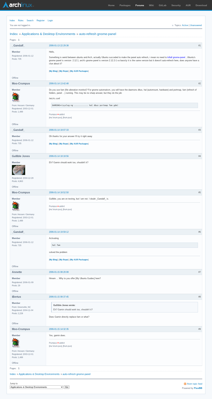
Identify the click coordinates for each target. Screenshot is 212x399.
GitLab (162, 5)
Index (12, 20)
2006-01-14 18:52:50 (59, 192)
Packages (125, 5)
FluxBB (198, 388)
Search (30, 20)
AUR (188, 5)
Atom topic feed (194, 384)
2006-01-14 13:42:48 (59, 83)
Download (201, 5)
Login (50, 20)
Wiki (151, 5)
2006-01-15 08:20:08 (59, 272)
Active (185, 25)
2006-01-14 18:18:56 (59, 156)
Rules (21, 20)
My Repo (64, 71)
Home (111, 5)
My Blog (53, 71)
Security (176, 5)
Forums (139, 5)
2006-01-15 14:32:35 (59, 329)
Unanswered (196, 25)
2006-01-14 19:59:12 (59, 232)
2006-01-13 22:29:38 (59, 45)
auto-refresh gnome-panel (97, 34)
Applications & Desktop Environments (48, 34)
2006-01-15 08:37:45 (59, 297)
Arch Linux (18, 5)
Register (41, 20)
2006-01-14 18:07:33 (59, 130)
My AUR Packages (79, 71)
